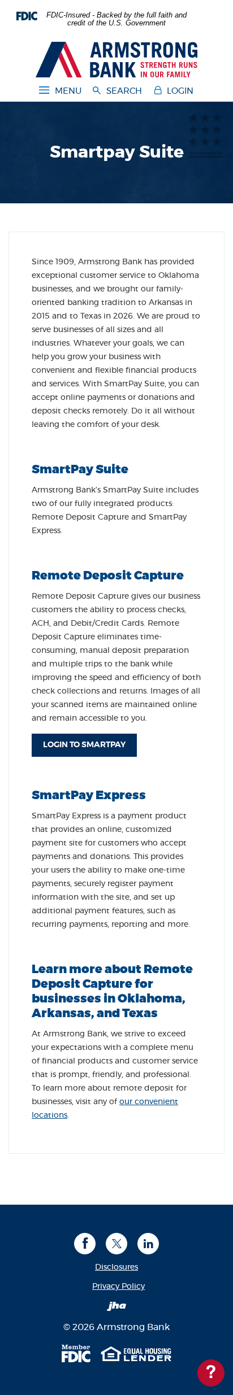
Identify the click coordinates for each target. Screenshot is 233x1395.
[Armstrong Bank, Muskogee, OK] (117, 58)
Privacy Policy (118, 1287)
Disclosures (116, 1267)
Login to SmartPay (90, 744)
